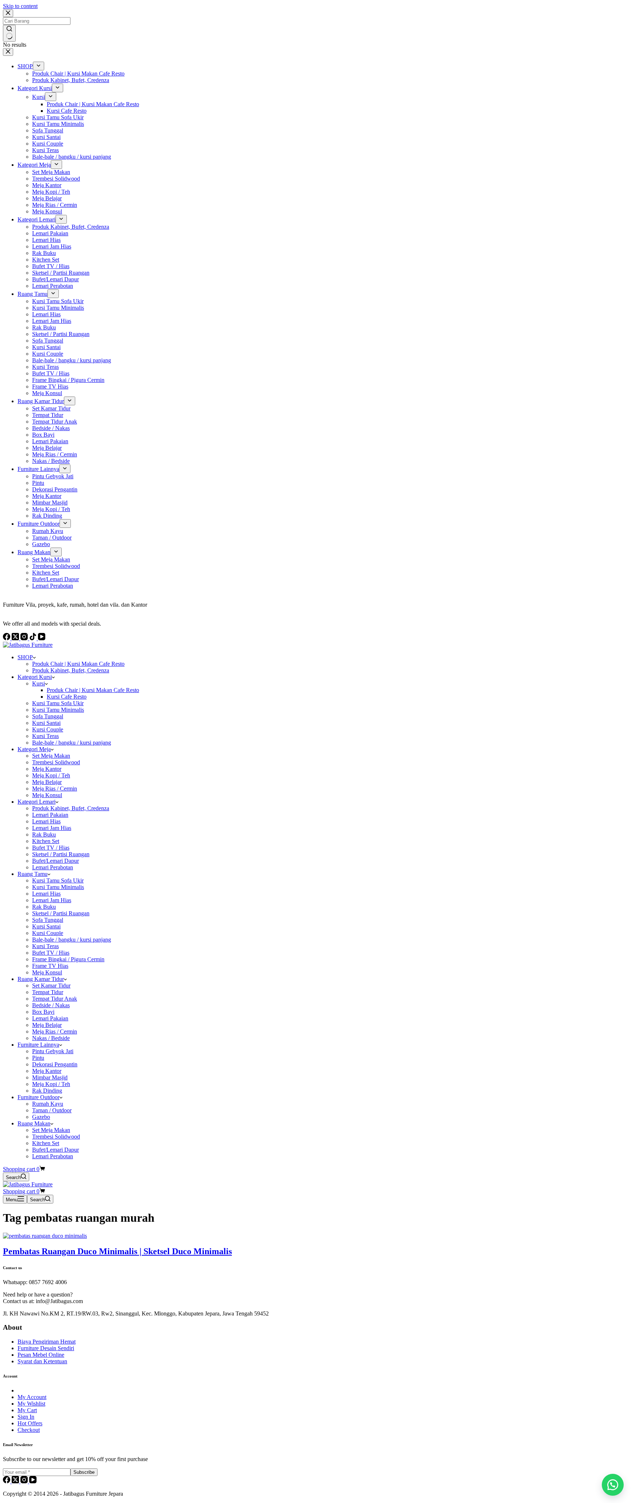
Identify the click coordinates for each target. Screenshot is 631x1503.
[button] (613, 1485)
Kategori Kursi (35, 677)
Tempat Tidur (47, 992)
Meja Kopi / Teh (51, 775)
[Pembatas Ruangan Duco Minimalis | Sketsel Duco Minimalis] (45, 1236)
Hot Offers (30, 1423)
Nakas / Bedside (51, 1038)
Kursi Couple (47, 729)
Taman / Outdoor (52, 1110)
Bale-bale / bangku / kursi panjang (71, 742)
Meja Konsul (47, 795)
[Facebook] (7, 1481)
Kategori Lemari (37, 802)
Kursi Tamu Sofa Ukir (58, 703)
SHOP (25, 657)
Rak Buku (44, 834)
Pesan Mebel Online (41, 1355)
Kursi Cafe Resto (67, 696)
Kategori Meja (34, 749)
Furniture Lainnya (38, 1045)
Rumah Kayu (47, 1104)
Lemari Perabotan (52, 867)
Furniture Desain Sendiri (46, 1348)
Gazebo (41, 1117)
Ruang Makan (34, 1123)
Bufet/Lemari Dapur (55, 861)
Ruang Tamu (32, 874)
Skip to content (20, 6)
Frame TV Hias (50, 966)
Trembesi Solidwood (56, 762)
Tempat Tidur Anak (54, 999)
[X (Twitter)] (16, 1481)
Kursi (38, 683)
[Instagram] (24, 1481)
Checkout (29, 1430)
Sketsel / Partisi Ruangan (60, 854)
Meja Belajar (47, 782)
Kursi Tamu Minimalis (58, 710)
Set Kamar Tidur (51, 985)
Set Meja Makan (51, 756)
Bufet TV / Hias (50, 848)
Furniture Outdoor (39, 1097)
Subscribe (84, 1472)
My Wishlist (31, 1403)
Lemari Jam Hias (51, 828)
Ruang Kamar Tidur (41, 979)
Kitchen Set (45, 841)
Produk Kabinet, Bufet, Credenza (70, 670)
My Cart (27, 1410)
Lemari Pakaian (50, 815)
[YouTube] (33, 1481)
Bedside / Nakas (51, 1005)
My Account (32, 1397)
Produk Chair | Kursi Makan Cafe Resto (78, 664)
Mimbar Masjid (50, 1077)
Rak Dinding (47, 1090)
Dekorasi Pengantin (54, 1064)
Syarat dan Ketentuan (42, 1361)
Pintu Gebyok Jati (52, 1051)
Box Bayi (43, 1012)
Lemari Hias (46, 821)
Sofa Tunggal (47, 716)
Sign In (26, 1417)
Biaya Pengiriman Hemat (47, 1341)
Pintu (38, 1058)
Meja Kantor (46, 769)
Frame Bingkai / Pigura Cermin (68, 959)
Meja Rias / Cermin (54, 788)
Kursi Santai (46, 723)
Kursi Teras (45, 736)
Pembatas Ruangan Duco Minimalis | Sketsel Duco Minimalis (117, 1251)
